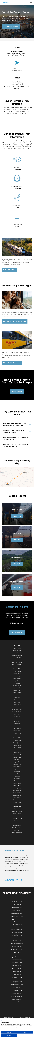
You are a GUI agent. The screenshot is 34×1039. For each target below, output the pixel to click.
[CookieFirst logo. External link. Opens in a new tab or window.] (1, 1020)
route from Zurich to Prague (15, 797)
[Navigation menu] (31, 2)
